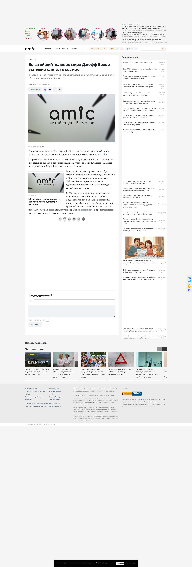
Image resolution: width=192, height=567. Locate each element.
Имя (30, 300)
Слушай (65, 49)
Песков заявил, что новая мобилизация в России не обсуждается (139, 123)
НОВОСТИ (32, 59)
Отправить (35, 324)
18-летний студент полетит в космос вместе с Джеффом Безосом (44, 202)
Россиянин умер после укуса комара (137, 62)
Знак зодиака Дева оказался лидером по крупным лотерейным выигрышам (138, 189)
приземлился (85, 209)
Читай (57, 49)
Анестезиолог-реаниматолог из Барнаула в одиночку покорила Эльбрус (139, 77)
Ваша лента (132, 49)
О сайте (51, 394)
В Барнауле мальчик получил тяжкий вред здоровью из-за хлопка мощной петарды (139, 278)
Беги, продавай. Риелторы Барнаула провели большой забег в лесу (137, 182)
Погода (27, 394)
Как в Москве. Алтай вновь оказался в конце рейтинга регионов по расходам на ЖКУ (139, 263)
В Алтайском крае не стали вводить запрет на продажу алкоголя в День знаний (139, 337)
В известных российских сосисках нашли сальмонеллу (139, 131)
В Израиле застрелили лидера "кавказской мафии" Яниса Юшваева (139, 271)
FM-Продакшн (54, 388)
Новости (48, 49)
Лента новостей (130, 57)
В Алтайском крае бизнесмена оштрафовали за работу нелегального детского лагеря (140, 109)
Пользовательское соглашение (35, 391)
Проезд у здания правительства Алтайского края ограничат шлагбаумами (140, 229)
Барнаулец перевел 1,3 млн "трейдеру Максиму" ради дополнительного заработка (140, 330)
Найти (164, 49)
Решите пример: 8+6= (37, 320)
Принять (120, 563)
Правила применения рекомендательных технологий (42, 403)
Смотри (75, 49)
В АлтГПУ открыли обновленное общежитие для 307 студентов (140, 70)
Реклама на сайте (55, 391)
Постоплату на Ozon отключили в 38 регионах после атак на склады (137, 94)
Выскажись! (35, 90)
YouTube (102, 154)
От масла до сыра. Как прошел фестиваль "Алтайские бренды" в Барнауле (139, 102)
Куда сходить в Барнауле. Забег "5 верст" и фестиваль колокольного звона (140, 116)
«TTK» (53, 424)
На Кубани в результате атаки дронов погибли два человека (137, 196)
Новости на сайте (31, 388)
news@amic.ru (94, 402)
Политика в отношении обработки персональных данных (43, 406)
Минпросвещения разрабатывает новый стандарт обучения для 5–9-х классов (138, 213)
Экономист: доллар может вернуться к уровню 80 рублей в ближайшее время (138, 85)
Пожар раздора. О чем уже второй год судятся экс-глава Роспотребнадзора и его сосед (139, 221)
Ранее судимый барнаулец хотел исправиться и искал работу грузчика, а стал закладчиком (138, 204)
